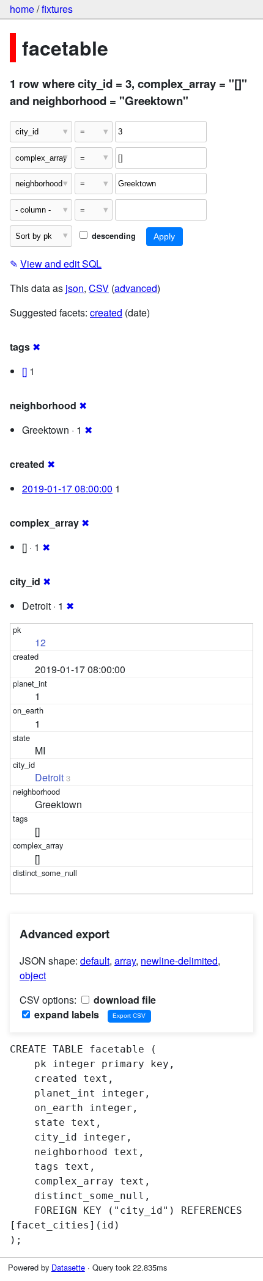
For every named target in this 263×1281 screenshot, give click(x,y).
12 (40, 642)
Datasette (68, 1267)
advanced (135, 288)
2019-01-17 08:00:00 (67, 488)
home (22, 9)
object (33, 975)
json (74, 288)
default (94, 961)
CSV (99, 288)
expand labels (65, 1014)
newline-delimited (179, 961)
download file (123, 1000)
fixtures (57, 9)
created (106, 312)
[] (24, 371)
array (125, 961)
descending (112, 235)
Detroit (49, 777)
